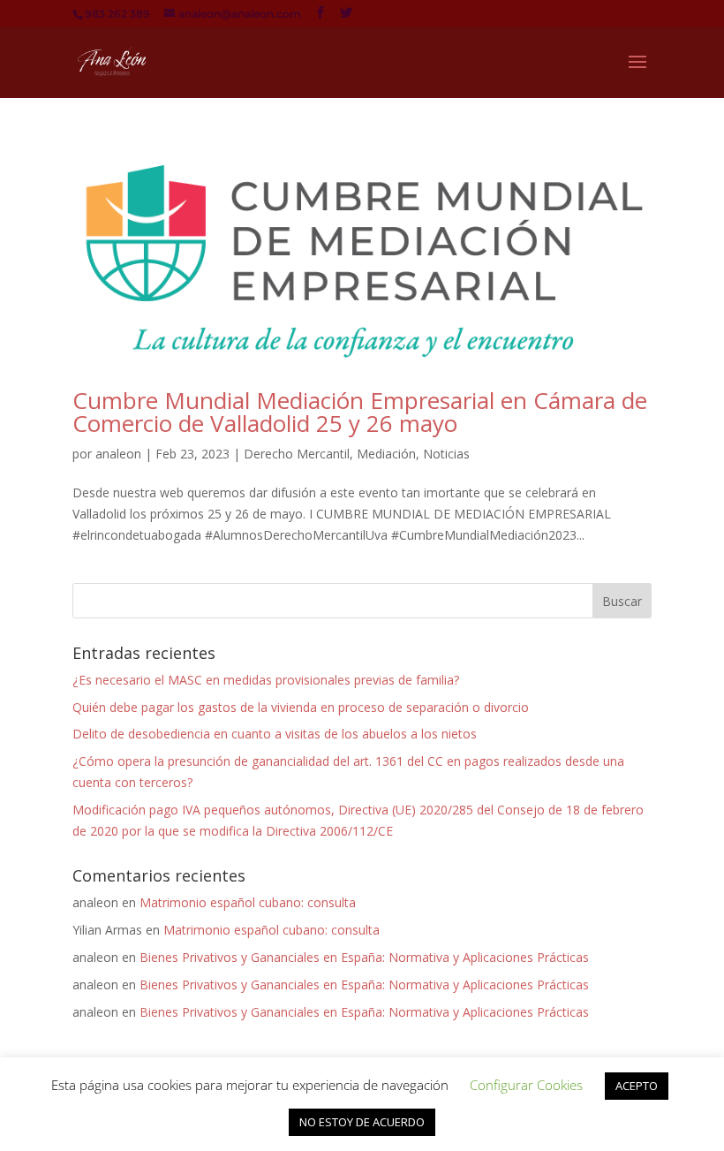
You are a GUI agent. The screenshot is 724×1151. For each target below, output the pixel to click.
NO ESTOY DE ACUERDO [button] (362, 1122)
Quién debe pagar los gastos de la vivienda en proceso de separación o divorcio (300, 707)
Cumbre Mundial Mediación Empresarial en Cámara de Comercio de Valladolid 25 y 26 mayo (359, 411)
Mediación (386, 453)
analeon (118, 453)
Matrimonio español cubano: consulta (248, 902)
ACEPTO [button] (636, 1086)
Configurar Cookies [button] (526, 1085)
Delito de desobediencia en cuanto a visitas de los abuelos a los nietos (274, 733)
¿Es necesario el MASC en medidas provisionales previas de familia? (265, 679)
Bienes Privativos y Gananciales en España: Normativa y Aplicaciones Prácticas (364, 957)
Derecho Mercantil (297, 453)
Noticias (446, 453)
